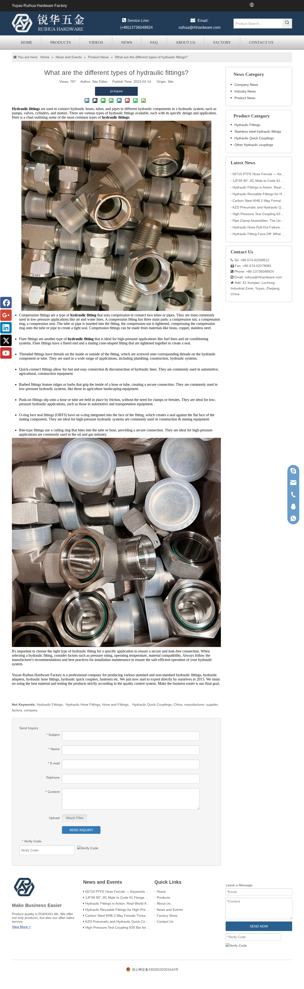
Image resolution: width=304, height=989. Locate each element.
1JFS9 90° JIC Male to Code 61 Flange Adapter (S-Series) (259, 181)
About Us (185, 42)
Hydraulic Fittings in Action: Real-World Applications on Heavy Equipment (259, 187)
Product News (244, 98)
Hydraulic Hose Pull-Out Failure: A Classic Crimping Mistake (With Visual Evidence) (259, 227)
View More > (21, 927)
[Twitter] (6, 340)
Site (170, 81)
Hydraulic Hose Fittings (83, 704)
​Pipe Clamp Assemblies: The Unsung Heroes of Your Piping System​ (259, 220)
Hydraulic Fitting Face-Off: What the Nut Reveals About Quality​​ (259, 234)
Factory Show (167, 915)
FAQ (154, 42)
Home (26, 42)
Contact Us (261, 42)
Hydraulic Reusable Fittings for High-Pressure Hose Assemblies (259, 194)
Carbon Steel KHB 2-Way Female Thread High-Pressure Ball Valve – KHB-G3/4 (259, 201)
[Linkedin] (6, 327)
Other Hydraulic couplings (253, 145)
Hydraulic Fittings (50, 704)
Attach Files (74, 818)
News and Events (170, 910)
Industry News (245, 91)
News (126, 42)
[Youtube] (6, 353)
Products (60, 42)
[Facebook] (6, 302)
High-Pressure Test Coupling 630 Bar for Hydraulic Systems (259, 214)
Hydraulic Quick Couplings (152, 704)
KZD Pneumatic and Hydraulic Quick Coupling (259, 207)
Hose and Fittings (115, 704)
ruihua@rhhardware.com (199, 27)
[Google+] (6, 315)
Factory (222, 42)
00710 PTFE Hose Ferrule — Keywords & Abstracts (259, 174)
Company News (246, 85)
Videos (96, 42)
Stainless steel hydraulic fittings (257, 131)
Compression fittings (34, 315)
